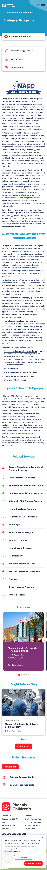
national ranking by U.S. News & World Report (23, 213)
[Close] (42, 837)
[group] (23, 712)
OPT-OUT (23, 857)
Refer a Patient (17, 59)
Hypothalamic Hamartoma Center (26, 485)
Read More (23, 746)
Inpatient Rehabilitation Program (26, 493)
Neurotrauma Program (20, 548)
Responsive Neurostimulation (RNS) (20, 372)
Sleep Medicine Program (21, 587)
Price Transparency (33, 822)
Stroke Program (17, 594)
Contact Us (6, 816)
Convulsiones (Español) (22, 785)
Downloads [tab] (10, 766)
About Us (5, 829)
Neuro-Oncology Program (22, 509)
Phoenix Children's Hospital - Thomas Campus (23, 649)
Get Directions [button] (15, 665)
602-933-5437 (17, 67)
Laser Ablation (11, 368)
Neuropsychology (18, 540)
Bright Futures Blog (33, 819)
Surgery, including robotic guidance (20, 351)
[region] (24, 851)
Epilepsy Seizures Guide (22, 777)
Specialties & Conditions (20, 12)
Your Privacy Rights (12, 851)
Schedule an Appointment (22, 51)
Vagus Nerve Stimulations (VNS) (19, 376)
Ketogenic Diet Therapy (15, 380)
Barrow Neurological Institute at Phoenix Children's (26, 468)
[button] (19, 675)
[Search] (38, 5)
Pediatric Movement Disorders (24, 571)
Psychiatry (14, 579)
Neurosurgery (16, 555)
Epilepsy (5, 246)
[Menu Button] (43, 5)
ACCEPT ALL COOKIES (33, 863)
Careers (28, 816)
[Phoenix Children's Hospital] (8, 5)
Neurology (14, 524)
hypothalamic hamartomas (14, 227)
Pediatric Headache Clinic (22, 563)
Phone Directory (8, 825)
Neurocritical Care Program (23, 516)
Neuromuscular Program (21, 532)
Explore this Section (20, 36)
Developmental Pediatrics (22, 477)
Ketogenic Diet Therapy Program (26, 501)
